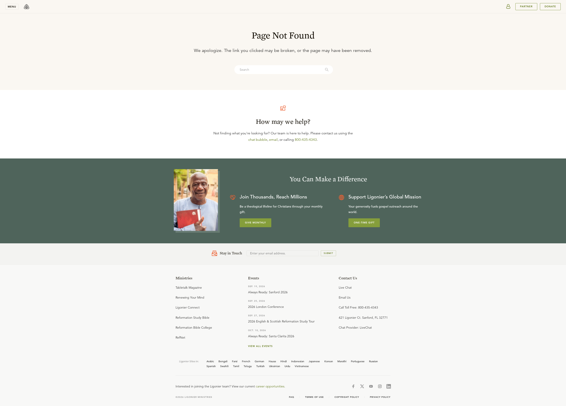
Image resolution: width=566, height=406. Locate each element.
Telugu (248, 366)
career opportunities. (270, 386)
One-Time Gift (364, 222)
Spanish (211, 366)
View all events (260, 346)
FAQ (291, 397)
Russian (373, 361)
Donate (550, 6)
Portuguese (358, 361)
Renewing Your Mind (190, 297)
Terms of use (314, 397)
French (246, 361)
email (273, 139)
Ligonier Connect (188, 307)
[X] (362, 386)
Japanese (314, 361)
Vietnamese (302, 366)
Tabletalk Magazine (189, 288)
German (259, 361)
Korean (328, 361)
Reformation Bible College (194, 328)
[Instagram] (379, 386)
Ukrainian (274, 366)
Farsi (234, 361)
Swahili (224, 366)
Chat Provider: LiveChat (355, 328)
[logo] (26, 6)
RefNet (180, 337)
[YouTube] (371, 386)
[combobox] (283, 69)
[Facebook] (353, 386)
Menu (12, 6)
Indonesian (297, 361)
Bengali (223, 361)
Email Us (344, 297)
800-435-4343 (306, 139)
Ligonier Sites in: (189, 361)
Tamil (236, 366)
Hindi (283, 361)
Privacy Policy (380, 397)
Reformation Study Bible (192, 318)
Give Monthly (255, 222)
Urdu (287, 366)
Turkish (260, 366)
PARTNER (526, 6)
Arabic (210, 361)
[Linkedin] (388, 386)
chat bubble (257, 139)
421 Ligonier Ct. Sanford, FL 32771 (363, 318)
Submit (328, 253)
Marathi (341, 361)
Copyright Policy (347, 397)
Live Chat (345, 288)
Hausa (272, 361)
